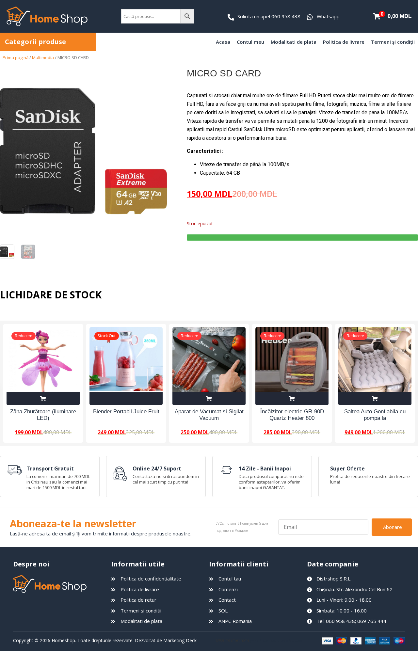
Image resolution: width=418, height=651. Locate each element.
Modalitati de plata (293, 42)
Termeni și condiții (393, 42)
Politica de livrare (343, 42)
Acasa (223, 42)
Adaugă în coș (43, 398)
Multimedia (43, 57)
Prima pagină (15, 57)
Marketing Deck (180, 640)
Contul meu (250, 42)
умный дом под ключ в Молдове (276, 640)
